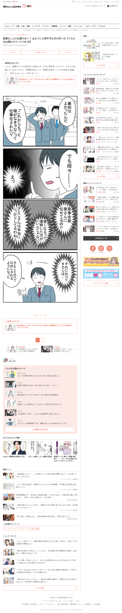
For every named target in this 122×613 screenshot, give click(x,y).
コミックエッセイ (10, 529)
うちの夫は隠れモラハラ (22, 35)
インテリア (36, 26)
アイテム (45, 26)
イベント (62, 26)
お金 (23, 26)
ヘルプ (77, 601)
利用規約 (33, 604)
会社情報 (25, 604)
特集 (85, 36)
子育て (73, 1)
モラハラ (23, 529)
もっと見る (40, 588)
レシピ (84, 1)
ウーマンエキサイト (21, 45)
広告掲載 (96, 604)
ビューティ (90, 1)
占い (101, 1)
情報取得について (76, 604)
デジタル (102, 26)
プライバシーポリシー (47, 604)
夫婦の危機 (34, 529)
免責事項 (88, 604)
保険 (28, 26)
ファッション (78, 26)
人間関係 (54, 26)
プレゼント (107, 1)
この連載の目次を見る (40, 429)
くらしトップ (9, 26)
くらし (79, 1)
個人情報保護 (63, 604)
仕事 (17, 26)
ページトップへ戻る (101, 283)
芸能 (69, 26)
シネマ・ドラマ (91, 26)
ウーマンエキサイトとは (51, 601)
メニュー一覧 (114, 1)
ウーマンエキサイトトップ (95, 6)
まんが (96, 1)
